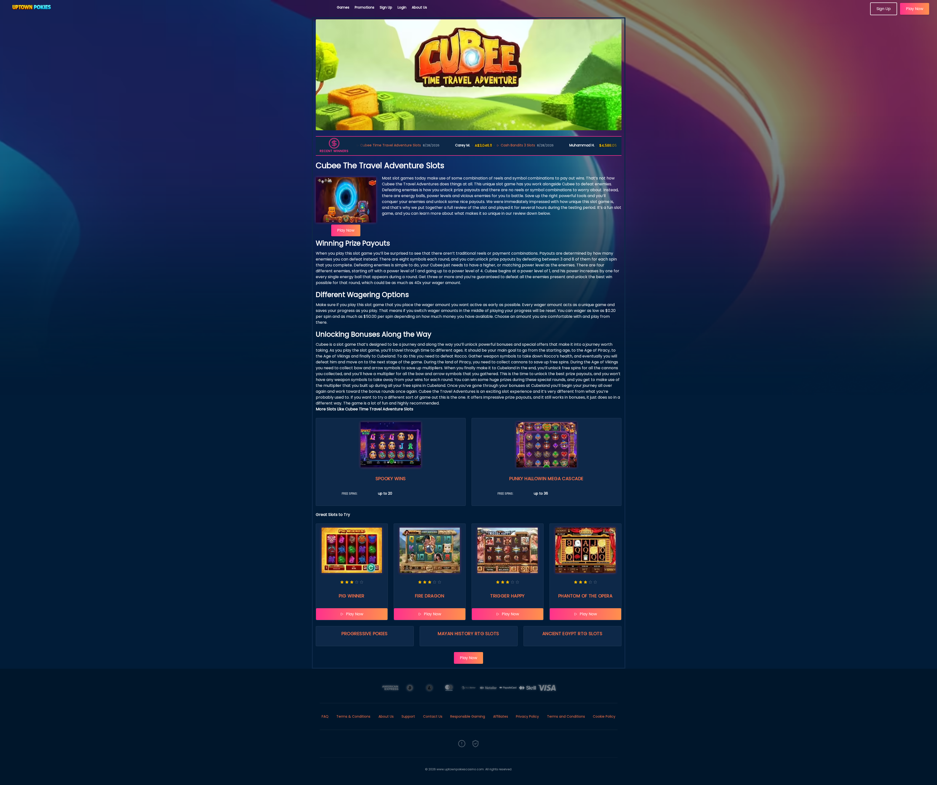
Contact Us (432, 716)
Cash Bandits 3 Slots (477, 145)
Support (408, 716)
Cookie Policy (604, 716)
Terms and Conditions (566, 716)
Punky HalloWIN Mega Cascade (546, 479)
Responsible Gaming (467, 716)
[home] (168, 13)
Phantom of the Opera (585, 596)
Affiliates (500, 716)
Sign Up (386, 7)
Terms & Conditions (353, 716)
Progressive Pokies (364, 633)
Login (402, 7)
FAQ (325, 716)
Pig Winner (352, 596)
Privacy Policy (527, 716)
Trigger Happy (507, 596)
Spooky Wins (391, 479)
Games (343, 7)
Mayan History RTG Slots (468, 633)
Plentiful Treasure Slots (604, 145)
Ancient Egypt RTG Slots (572, 633)
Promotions (364, 7)
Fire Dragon (429, 596)
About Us (419, 7)
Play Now (914, 9)
